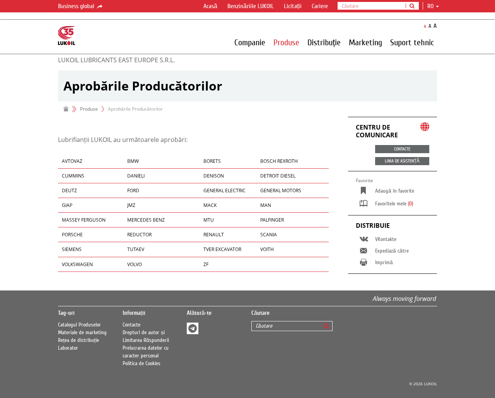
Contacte (131, 325)
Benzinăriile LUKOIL (250, 6)
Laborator (68, 348)
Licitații (293, 6)
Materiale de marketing (82, 333)
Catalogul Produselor (79, 325)
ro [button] (431, 6)
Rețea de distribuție (78, 340)
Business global (77, 6)
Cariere (320, 6)
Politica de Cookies (141, 363)
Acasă (210, 6)
